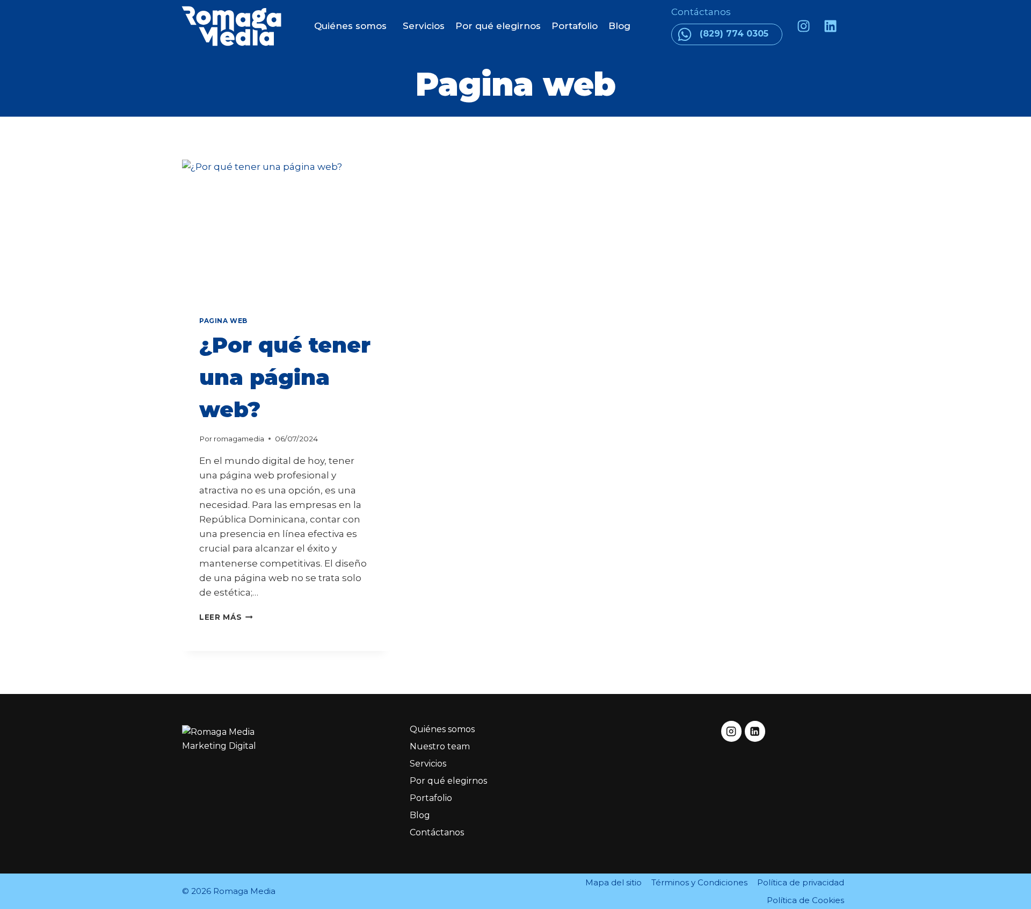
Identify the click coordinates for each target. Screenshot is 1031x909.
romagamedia (239, 438)
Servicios (424, 25)
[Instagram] (803, 25)
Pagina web (223, 321)
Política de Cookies (805, 900)
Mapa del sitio (613, 882)
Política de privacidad (800, 882)
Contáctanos (702, 11)
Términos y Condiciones (699, 882)
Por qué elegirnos (498, 25)
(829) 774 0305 (734, 33)
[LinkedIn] (755, 731)
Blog (619, 25)
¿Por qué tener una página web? (285, 377)
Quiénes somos (350, 25)
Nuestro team (440, 746)
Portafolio (574, 25)
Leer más (226, 617)
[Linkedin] (830, 25)
